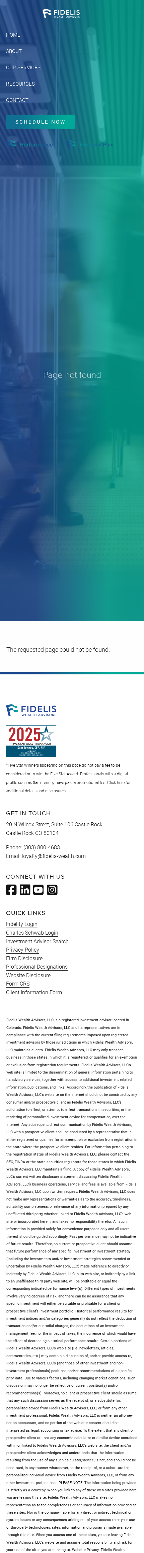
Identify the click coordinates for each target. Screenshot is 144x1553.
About (14, 51)
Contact (17, 100)
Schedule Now (40, 122)
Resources (20, 84)
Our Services (23, 68)
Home (13, 35)
